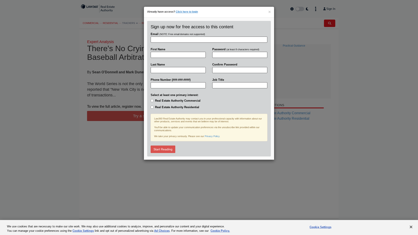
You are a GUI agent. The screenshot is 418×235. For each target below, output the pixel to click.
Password (235, 49)
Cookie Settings (83, 230)
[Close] (411, 227)
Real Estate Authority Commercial (178, 100)
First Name (158, 49)
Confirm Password (224, 64)
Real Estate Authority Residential (177, 107)
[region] (209, 227)
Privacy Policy (212, 136)
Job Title (218, 79)
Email (178, 34)
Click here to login (187, 11)
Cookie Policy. (220, 230)
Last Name (158, 64)
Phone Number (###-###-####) (170, 79)
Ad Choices (162, 230)
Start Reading (162, 149)
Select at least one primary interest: (174, 95)
